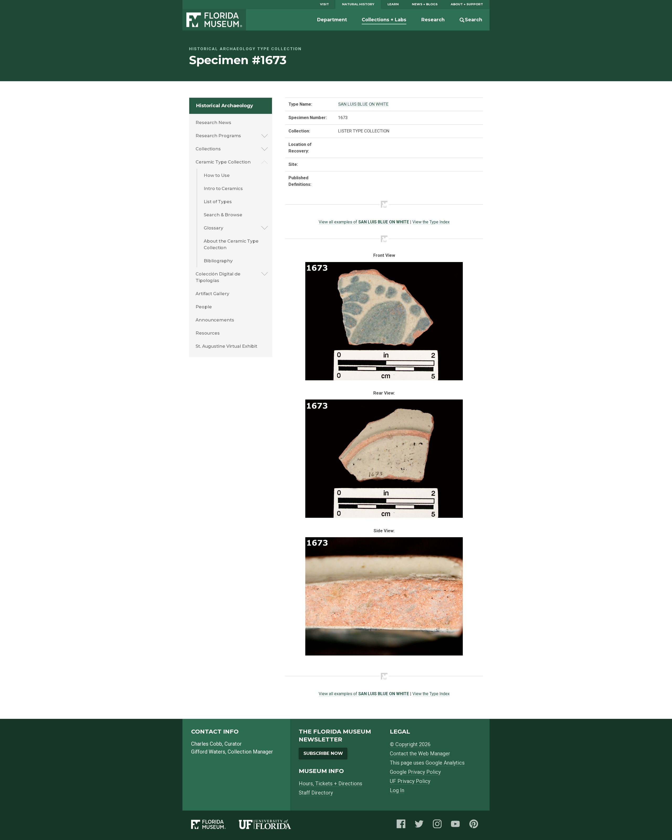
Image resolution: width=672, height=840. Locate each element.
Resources (208, 333)
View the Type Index (431, 221)
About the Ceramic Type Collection (231, 244)
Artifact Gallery (212, 293)
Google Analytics (445, 763)
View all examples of (364, 221)
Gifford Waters (208, 752)
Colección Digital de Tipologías (218, 277)
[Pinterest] (475, 825)
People (204, 306)
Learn (393, 4)
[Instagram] (438, 825)
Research (433, 19)
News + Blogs (425, 4)
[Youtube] (457, 825)
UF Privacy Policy (410, 781)
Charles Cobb (206, 744)
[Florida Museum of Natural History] (215, 825)
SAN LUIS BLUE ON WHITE (363, 104)
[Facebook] (402, 825)
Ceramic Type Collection (223, 162)
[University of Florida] (271, 825)
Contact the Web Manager (420, 753)
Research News (213, 122)
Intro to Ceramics (223, 188)
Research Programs (218, 135)
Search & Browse (223, 214)
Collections (208, 148)
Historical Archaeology (224, 106)
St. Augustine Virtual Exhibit (226, 346)
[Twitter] (420, 825)
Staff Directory (316, 793)
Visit (324, 4)
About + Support (467, 4)
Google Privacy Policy (415, 772)
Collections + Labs (384, 19)
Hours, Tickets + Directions (330, 783)
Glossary (213, 228)
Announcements (215, 319)
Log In (397, 790)
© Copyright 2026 (410, 744)
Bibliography (218, 260)
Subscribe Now (323, 753)
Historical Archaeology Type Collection (245, 49)
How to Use (217, 175)
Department (332, 19)
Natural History (358, 4)
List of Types (218, 201)
